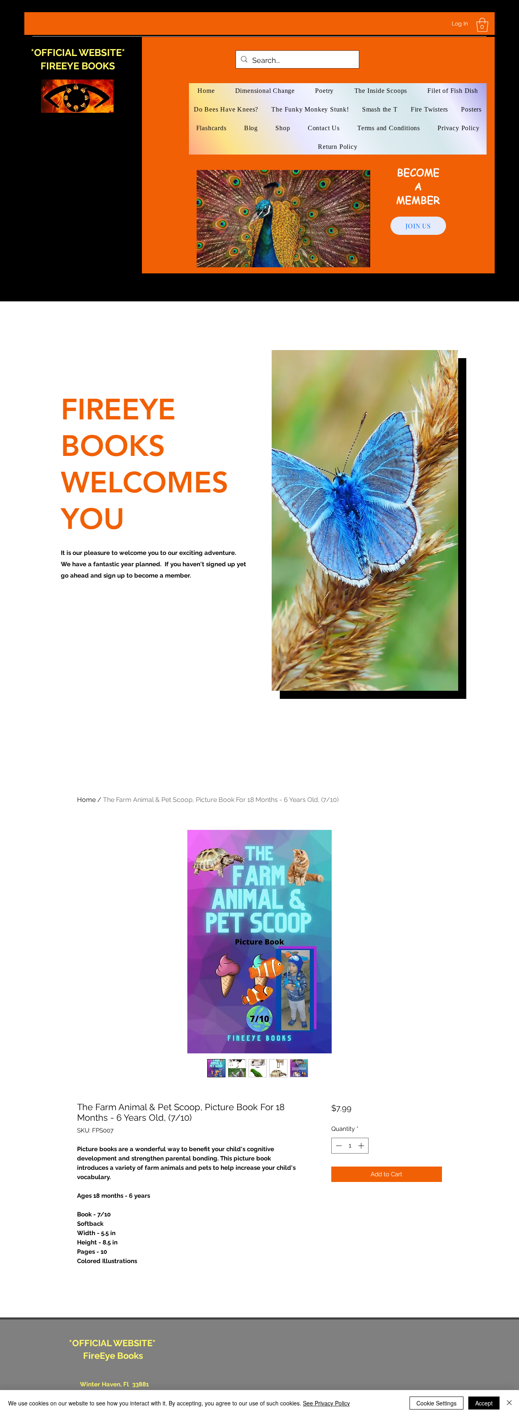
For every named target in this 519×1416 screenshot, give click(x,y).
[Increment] (361, 1145)
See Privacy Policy (326, 1403)
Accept (484, 1403)
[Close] (509, 1403)
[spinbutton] (349, 1145)
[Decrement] (337, 1145)
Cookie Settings (436, 1403)
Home (86, 800)
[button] (482, 25)
